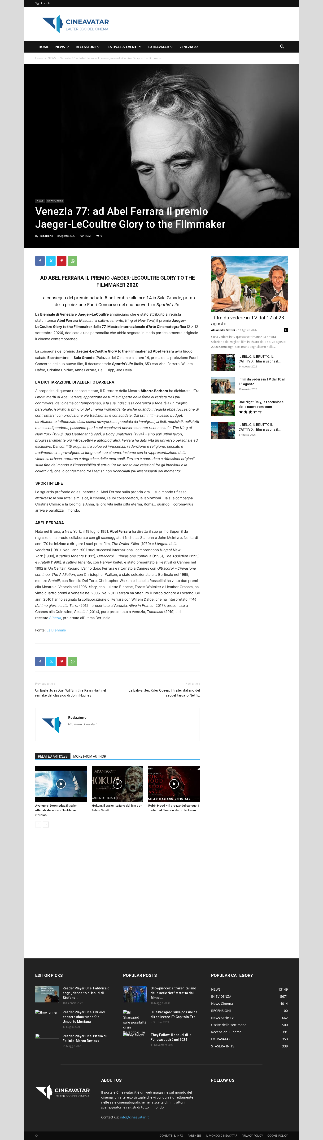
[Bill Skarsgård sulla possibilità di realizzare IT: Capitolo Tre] (135, 1022)
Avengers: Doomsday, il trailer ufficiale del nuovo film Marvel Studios (56, 810)
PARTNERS (194, 1136)
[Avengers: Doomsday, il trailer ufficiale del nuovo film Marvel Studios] (61, 784)
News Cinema (55, 200)
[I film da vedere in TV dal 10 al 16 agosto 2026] (223, 385)
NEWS (60, 47)
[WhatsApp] (72, 261)
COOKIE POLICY (277, 1136)
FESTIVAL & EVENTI (122, 47)
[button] (282, 47)
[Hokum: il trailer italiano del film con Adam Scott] (117, 784)
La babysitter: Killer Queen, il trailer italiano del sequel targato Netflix (164, 692)
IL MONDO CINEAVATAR (221, 1136)
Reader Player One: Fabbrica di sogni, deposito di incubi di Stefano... (86, 993)
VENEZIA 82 (188, 47)
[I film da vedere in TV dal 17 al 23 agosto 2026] (249, 284)
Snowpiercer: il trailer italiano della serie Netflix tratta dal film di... (173, 993)
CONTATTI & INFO (171, 1136)
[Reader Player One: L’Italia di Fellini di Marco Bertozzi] (47, 1042)
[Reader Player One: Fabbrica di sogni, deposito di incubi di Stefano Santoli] (47, 994)
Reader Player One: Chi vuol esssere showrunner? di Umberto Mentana (84, 1017)
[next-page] (46, 824)
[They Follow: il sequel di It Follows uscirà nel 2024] (135, 1041)
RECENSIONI (86, 47)
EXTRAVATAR (158, 47)
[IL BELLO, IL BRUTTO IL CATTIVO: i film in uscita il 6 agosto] (223, 430)
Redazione (46, 235)
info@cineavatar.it (134, 1117)
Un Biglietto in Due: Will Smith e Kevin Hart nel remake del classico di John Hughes (70, 692)
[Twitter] (51, 261)
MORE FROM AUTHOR (89, 756)
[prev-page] (38, 824)
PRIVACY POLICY (252, 1136)
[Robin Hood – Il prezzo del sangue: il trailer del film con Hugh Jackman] (174, 784)
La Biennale (56, 630)
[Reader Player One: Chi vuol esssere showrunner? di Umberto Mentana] (47, 1018)
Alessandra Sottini (223, 330)
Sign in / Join (43, 3)
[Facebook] (40, 261)
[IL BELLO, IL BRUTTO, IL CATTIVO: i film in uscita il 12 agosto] (223, 362)
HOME (44, 47)
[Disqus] (117, 898)
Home (39, 58)
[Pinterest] (61, 261)
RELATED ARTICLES (53, 756)
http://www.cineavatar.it (82, 724)
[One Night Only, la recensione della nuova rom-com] (223, 408)
